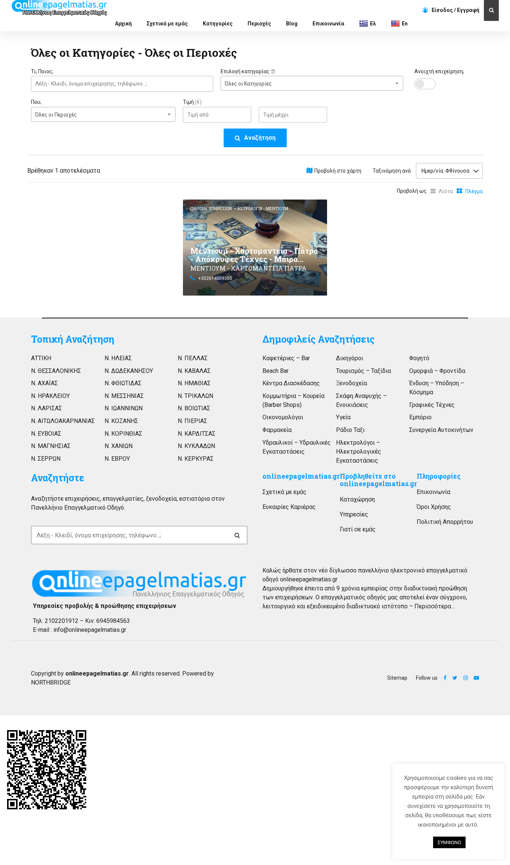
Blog (292, 24)
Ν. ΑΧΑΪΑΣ (44, 383)
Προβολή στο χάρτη (337, 171)
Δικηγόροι (349, 358)
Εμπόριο (420, 417)
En (405, 24)
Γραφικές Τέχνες (432, 404)
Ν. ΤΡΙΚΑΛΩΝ (195, 395)
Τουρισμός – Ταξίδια (363, 370)
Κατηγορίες (218, 24)
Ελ (373, 24)
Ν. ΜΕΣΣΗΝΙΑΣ (124, 395)
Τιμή (192, 102)
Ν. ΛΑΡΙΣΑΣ (46, 408)
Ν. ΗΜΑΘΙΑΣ (194, 383)
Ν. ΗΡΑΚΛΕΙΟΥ (50, 395)
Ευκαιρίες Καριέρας (289, 506)
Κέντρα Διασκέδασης (291, 383)
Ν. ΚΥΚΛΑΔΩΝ (196, 446)
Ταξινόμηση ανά (392, 171)
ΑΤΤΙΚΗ (41, 358)
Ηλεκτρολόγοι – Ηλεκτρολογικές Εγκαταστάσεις (358, 451)
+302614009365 (215, 278)
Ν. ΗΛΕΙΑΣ (118, 358)
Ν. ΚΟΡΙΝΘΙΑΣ (123, 433)
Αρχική (123, 24)
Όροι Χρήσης (434, 506)
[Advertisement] (103, 252)
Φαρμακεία (277, 429)
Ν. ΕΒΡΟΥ (117, 458)
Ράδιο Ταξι (350, 429)
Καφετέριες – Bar (286, 358)
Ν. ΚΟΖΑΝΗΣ (121, 420)
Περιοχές (259, 24)
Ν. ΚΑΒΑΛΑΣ (194, 370)
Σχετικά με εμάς (167, 24)
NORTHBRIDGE (51, 682)
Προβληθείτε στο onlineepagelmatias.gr (378, 480)
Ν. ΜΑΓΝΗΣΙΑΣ (51, 446)
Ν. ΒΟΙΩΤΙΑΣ (194, 408)
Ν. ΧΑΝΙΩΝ (119, 446)
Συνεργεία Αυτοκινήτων (441, 429)
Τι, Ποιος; (42, 71)
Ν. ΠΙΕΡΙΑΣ (192, 420)
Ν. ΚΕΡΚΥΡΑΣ (196, 458)
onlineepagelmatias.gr (301, 476)
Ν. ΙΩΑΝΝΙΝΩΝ (124, 408)
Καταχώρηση (357, 499)
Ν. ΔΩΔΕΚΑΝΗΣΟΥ (129, 370)
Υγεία (343, 417)
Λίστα (446, 191)
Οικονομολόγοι (282, 417)
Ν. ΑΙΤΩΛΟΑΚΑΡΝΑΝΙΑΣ (63, 420)
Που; (36, 102)
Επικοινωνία (328, 24)
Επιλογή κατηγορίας (246, 71)
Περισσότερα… (434, 606)
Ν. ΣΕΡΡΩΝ (45, 458)
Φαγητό (419, 358)
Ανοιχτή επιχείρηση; (439, 71)
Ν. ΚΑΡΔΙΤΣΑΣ (196, 433)
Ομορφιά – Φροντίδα (437, 370)
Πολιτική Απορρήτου (445, 521)
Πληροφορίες (439, 476)
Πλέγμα (474, 191)
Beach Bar (275, 370)
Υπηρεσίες (354, 514)
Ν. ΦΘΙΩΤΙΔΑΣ (123, 383)
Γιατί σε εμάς (358, 529)
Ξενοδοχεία (351, 383)
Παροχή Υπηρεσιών (211, 208)
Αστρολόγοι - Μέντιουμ (262, 208)
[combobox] (312, 83)
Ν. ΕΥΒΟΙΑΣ (46, 433)
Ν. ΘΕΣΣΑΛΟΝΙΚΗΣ (56, 370)
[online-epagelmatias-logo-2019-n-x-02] (139, 583)
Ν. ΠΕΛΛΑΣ (193, 358)
